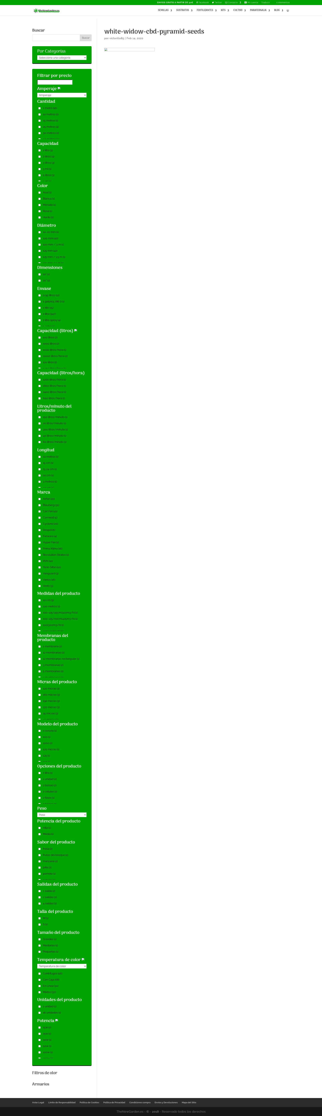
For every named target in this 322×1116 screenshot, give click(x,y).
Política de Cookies (89, 1102)
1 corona (50, 730)
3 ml (47, 169)
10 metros (51, 114)
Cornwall (50, 517)
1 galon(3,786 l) (53, 301)
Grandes (49, 939)
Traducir (265, 3)
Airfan (49, 498)
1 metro (50, 108)
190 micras (51, 701)
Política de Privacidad (114, 1102)
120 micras (51, 688)
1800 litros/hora (54, 385)
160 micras (51, 694)
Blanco (49, 198)
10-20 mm (51, 232)
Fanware (50, 536)
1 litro (48, 150)
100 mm (50, 238)
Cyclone (50, 523)
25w (47, 1033)
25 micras (50, 713)
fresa (47, 848)
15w (47, 1027)
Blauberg (51, 505)
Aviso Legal (38, 1102)
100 (46, 737)
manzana (50, 861)
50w (47, 1046)
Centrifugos (52, 973)
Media (48, 834)
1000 (47, 743)
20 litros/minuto (54, 423)
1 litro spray (52, 320)
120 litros (50, 362)
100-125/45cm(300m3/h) (60, 612)
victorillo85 (117, 38)
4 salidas (50, 903)
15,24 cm (50, 469)
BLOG (277, 10)
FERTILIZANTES (205, 10)
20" (46, 280)
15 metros (50, 120)
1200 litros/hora (54, 379)
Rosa (47, 211)
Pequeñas (50, 951)
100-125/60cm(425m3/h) (60, 618)
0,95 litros (51, 295)
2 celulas (50, 791)
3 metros (50, 481)
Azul (47, 192)
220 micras (51, 707)
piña (47, 867)
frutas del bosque (55, 855)
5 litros (49, 175)
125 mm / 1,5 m (54, 257)
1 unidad (50, 779)
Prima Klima (52, 548)
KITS (223, 10)
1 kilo (48, 307)
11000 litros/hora (55, 356)
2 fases (49, 797)
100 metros (51, 606)
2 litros (48, 156)
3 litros (49, 162)
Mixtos (49, 992)
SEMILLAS (163, 10)
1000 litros (51, 343)
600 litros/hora (54, 398)
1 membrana (52, 646)
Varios (49, 579)
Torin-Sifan (52, 567)
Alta (47, 827)
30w (47, 1039)
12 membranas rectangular (61, 658)
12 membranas (53, 652)
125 (46, 755)
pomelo (49, 873)
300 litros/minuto (55, 429)
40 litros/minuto (54, 435)
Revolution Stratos (56, 554)
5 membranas (53, 671)
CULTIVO (237, 10)
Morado (49, 204)
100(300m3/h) (53, 625)
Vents (48, 585)
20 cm (48, 475)
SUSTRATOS (182, 10)
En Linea (50, 985)
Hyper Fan (51, 542)
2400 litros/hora (54, 392)
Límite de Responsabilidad (61, 1102)
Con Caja (51, 979)
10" (46, 274)
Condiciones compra (139, 1102)
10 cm (48, 600)
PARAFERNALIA (258, 10)
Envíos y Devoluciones (166, 1102)
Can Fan (50, 511)
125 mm (50, 250)
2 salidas (50, 897)
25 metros (51, 126)
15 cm (48, 463)
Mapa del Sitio (189, 1102)
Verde (48, 217)
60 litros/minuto (54, 442)
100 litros (50, 337)
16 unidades (52, 1012)
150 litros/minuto (55, 417)
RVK (48, 561)
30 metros (51, 133)
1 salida (49, 891)
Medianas (50, 945)
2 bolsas (49, 785)
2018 (155, 1111)
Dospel (49, 530)
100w (48, 1052)
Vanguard (51, 573)
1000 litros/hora (54, 349)
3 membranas (53, 665)
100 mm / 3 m (53, 244)
